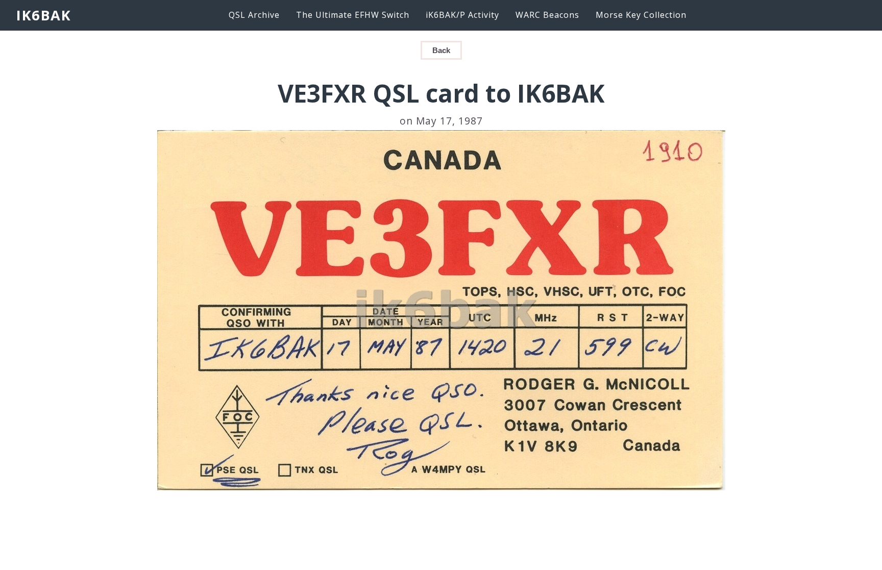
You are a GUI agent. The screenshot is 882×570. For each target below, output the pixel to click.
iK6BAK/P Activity (462, 14)
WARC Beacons (547, 14)
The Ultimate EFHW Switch (352, 14)
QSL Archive (254, 14)
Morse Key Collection (641, 14)
